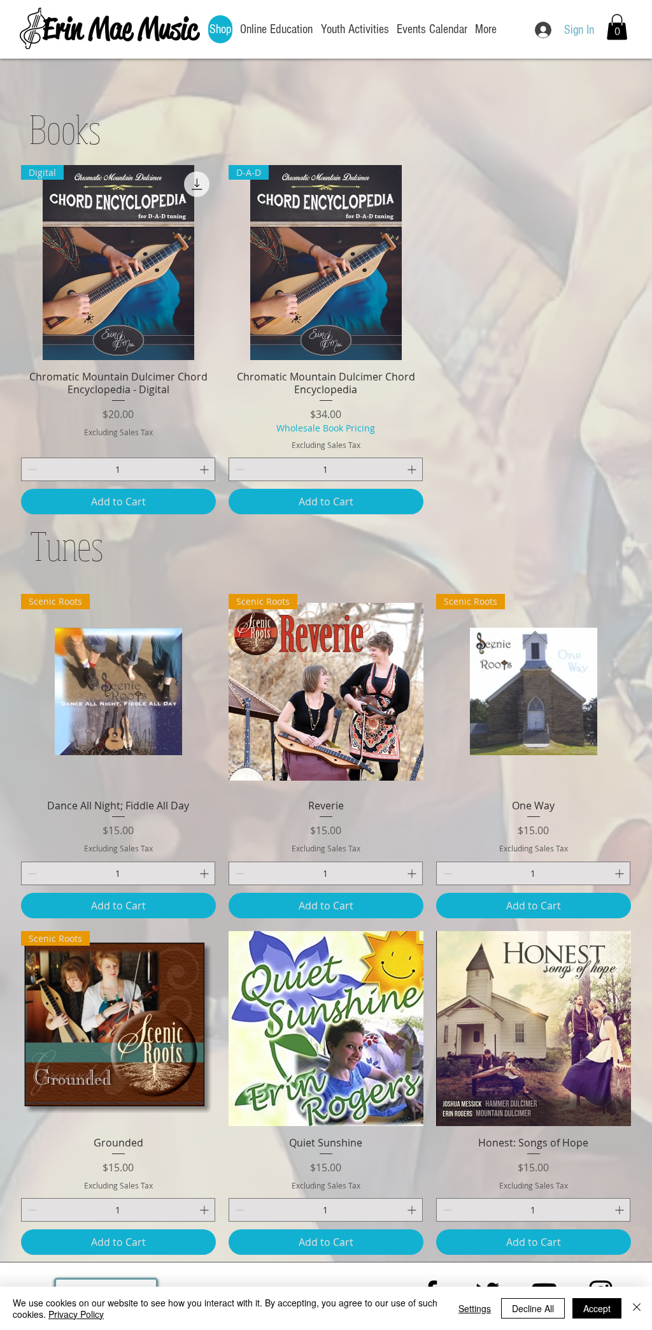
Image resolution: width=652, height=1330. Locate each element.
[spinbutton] (118, 469)
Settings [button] (474, 1308)
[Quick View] (326, 1028)
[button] (617, 27)
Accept (597, 1308)
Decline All (533, 1308)
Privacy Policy (76, 1314)
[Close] (636, 1308)
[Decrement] (31, 469)
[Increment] (205, 469)
